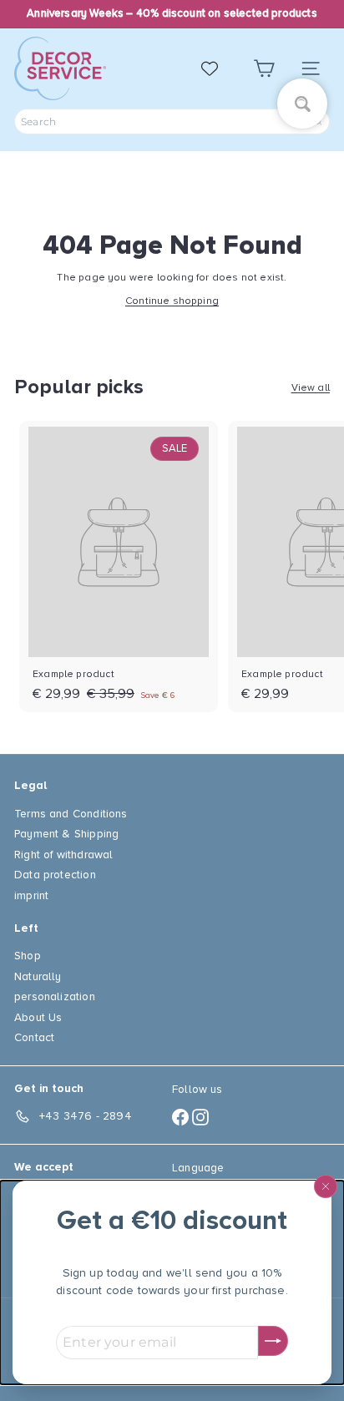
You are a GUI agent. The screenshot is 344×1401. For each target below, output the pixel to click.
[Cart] (264, 69)
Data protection (55, 874)
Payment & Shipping (66, 834)
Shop (27, 955)
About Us (38, 1017)
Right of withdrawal (63, 854)
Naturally (38, 976)
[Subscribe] (273, 1341)
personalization (54, 996)
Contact (34, 1037)
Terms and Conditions (71, 814)
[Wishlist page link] (218, 68)
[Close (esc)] (325, 1186)
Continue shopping (172, 301)
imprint (31, 895)
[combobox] (172, 121)
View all (310, 388)
